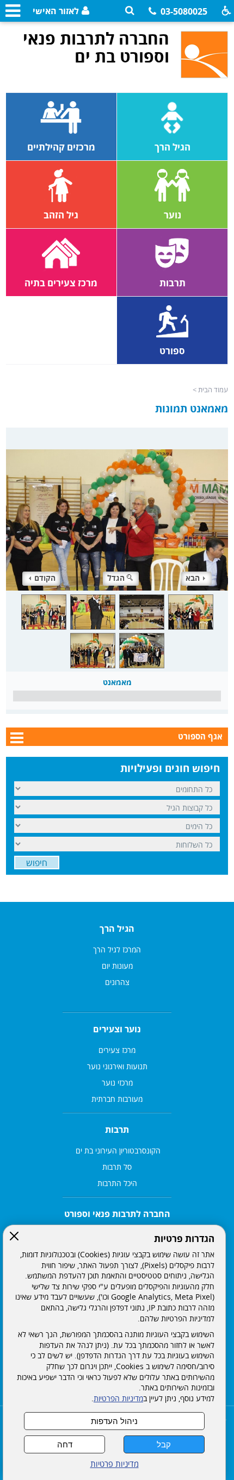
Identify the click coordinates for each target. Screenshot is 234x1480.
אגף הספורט (200, 736)
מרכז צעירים (117, 1050)
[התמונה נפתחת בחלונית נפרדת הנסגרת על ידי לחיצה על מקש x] (117, 509)
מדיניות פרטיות (114, 1464)
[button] (129, 10)
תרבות (117, 1130)
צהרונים (117, 982)
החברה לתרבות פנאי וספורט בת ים (96, 47)
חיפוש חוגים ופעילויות (170, 768)
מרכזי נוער (117, 1082)
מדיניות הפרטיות (118, 1398)
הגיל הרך (117, 929)
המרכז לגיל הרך (117, 949)
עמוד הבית (213, 389)
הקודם (45, 578)
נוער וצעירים (117, 1029)
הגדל (116, 578)
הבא (193, 578)
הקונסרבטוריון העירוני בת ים (117, 1150)
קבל (164, 1444)
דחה (64, 1444)
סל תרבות (117, 1167)
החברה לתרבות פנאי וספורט (117, 1214)
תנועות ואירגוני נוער (117, 1066)
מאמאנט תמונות (191, 409)
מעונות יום (117, 966)
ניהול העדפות (114, 1421)
